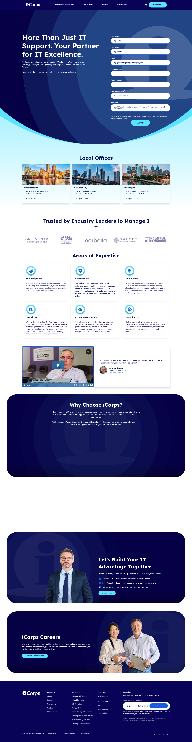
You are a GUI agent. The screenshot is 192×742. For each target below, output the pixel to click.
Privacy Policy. (144, 714)
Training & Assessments (81, 724)
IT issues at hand (121, 245)
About (105, 4)
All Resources (103, 696)
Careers (50, 700)
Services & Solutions (64, 4)
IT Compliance (78, 704)
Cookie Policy (85, 733)
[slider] (52, 385)
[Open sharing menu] (88, 385)
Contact (50, 708)
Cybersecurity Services (81, 720)
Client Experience (53, 712)
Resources (122, 4)
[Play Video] (24, 385)
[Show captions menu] (76, 385)
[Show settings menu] (84, 385)
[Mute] (80, 385)
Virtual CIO (76, 708)
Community (51, 704)
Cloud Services (78, 700)
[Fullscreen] (92, 385)
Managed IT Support (80, 696)
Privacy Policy (122, 118)
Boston (100, 705)
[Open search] (146, 4)
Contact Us (157, 5)
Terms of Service (69, 733)
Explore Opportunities (35, 656)
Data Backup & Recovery (82, 712)
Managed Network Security (82, 716)
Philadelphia (102, 713)
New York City (103, 709)
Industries (88, 4)
